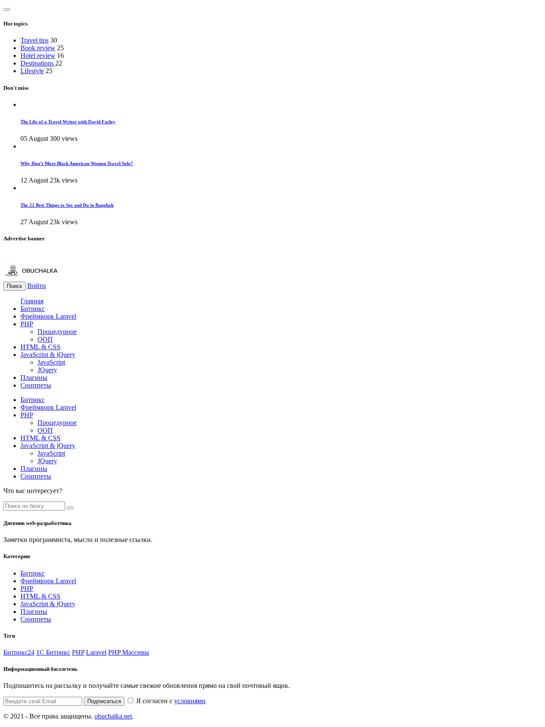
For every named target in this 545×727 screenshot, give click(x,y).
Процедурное (57, 331)
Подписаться (104, 701)
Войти (36, 285)
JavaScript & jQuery (47, 354)
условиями (190, 700)
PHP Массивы (128, 652)
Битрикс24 (18, 652)
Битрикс (32, 308)
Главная (31, 301)
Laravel (96, 652)
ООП (45, 339)
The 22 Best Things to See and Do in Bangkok (67, 205)
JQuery (47, 369)
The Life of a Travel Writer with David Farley (67, 121)
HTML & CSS (40, 347)
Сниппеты (35, 385)
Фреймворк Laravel (48, 316)
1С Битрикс (53, 652)
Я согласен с (170, 700)
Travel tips (34, 40)
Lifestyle (32, 70)
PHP (26, 324)
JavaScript (51, 362)
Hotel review (37, 55)
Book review (37, 47)
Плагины (33, 377)
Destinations (37, 63)
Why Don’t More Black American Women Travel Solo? (76, 163)
